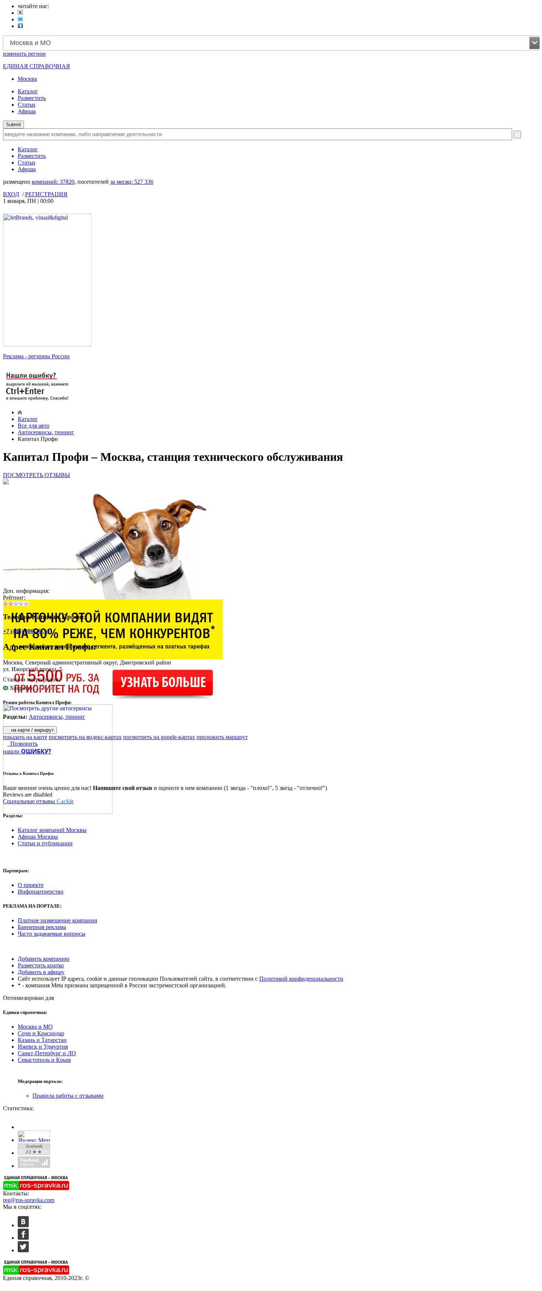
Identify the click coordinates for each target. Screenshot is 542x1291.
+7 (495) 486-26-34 (26, 631)
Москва (27, 79)
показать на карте (25, 737)
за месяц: (131, 182)
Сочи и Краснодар (41, 1033)
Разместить (32, 98)
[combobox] (271, 43)
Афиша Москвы (38, 836)
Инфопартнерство (40, 891)
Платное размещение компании (57, 920)
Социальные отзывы (38, 801)
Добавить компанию (43, 959)
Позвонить (22, 744)
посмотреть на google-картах (159, 737)
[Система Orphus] (37, 401)
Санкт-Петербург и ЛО (47, 1053)
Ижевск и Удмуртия (43, 1046)
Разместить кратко (41, 965)
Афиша (27, 111)
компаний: (53, 182)
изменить (24, 54)
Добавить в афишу (41, 972)
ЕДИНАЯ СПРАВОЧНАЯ (36, 66)
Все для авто (33, 425)
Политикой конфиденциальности (301, 979)
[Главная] (20, 412)
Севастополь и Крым (44, 1060)
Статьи (26, 104)
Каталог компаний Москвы (52, 830)
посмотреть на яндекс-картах (85, 737)
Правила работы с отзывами (68, 1095)
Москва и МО (35, 1027)
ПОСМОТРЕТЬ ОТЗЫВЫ (36, 475)
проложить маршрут (222, 737)
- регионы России (36, 356)
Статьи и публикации (45, 843)
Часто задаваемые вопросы (52, 934)
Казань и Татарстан (42, 1040)
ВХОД (11, 194)
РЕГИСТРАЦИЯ (46, 194)
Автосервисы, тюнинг (46, 432)
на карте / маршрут (32, 730)
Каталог (28, 91)
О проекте (31, 885)
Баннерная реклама (42, 927)
